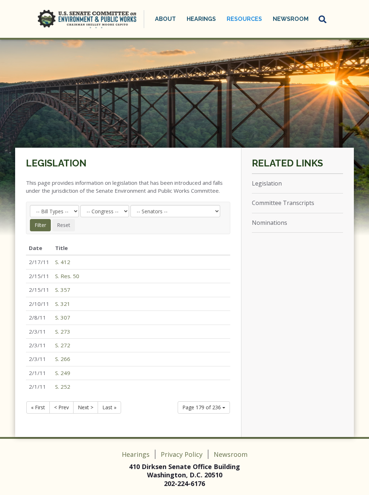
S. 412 (62, 262)
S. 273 (62, 331)
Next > (85, 407)
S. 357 (62, 289)
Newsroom (231, 454)
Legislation (56, 163)
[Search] (323, 19)
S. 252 (62, 386)
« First (38, 407)
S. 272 (62, 345)
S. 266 (62, 358)
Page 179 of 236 (202, 407)
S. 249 (62, 372)
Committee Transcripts (283, 203)
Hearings (136, 454)
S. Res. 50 (67, 276)
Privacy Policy (182, 454)
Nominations (269, 223)
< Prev (61, 407)
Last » (109, 407)
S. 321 (62, 303)
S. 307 (62, 317)
